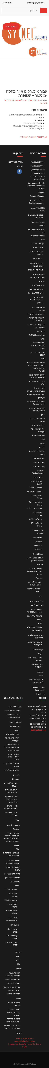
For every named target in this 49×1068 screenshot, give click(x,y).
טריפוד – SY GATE (34, 491)
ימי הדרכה (40, 331)
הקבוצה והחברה (38, 243)
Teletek (42, 443)
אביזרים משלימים (38, 236)
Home (42, 455)
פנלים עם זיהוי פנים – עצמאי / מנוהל (13, 757)
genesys (38, 541)
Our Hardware (39, 459)
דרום (43, 240)
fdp (17, 849)
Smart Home (38, 554)
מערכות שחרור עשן (34, 616)
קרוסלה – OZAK (35, 519)
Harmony (38, 545)
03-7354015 (7, 3)
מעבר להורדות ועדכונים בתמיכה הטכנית (38, 345)
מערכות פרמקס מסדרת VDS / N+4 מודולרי (34, 571)
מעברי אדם (15, 881)
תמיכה (18, 999)
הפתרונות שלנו (39, 462)
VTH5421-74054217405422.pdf (34, 137)
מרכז (43, 359)
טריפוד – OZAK (36, 488)
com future (37, 538)
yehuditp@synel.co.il (36, 3)
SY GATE (38, 477)
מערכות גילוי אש (36, 605)
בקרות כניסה (38, 650)
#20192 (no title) (36, 289)
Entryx (39, 654)
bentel (39, 620)
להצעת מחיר (11, 26)
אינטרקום (39, 564)
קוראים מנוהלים (38, 425)
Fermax (39, 578)
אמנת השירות (38, 247)
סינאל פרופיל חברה (35, 270)
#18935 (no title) (38, 166)
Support (41, 192)
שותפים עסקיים (38, 436)
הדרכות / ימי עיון (36, 601)
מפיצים (18, 952)
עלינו (43, 439)
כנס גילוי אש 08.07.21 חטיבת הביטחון (36, 300)
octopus (38, 549)
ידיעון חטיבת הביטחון (36, 314)
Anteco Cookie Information (25, 1041)
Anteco (40, 672)
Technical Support (37, 196)
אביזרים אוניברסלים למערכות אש (25, 100)
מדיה (43, 339)
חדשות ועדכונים (38, 285)
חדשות (42, 281)
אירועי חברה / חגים (12, 979)
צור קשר (41, 447)
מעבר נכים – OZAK (34, 509)
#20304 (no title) (38, 162)
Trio (40, 596)
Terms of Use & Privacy (24, 1038)
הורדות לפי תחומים (37, 451)
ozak (17, 886)
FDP (40, 624)
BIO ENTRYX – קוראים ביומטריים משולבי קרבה (38, 176)
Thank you (40, 694)
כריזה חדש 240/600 (37, 335)
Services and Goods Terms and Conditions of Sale (36, 186)
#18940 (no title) (38, 170)
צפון (43, 415)
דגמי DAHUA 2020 (35, 293)
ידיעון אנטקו (37, 258)
